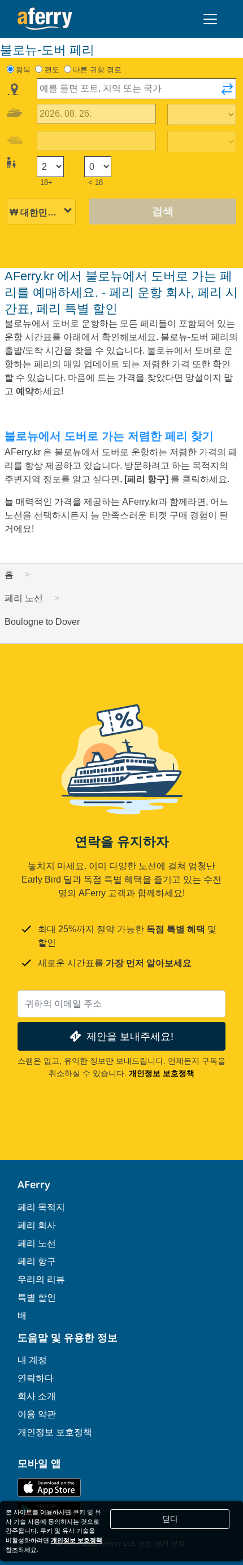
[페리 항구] (147, 479)
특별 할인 (37, 1297)
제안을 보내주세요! (129, 1036)
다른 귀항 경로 (97, 69)
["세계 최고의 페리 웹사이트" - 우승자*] (45, 19)
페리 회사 (37, 1225)
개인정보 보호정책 (161, 1073)
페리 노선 (37, 1243)
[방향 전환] (227, 92)
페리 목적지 (41, 1207)
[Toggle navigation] (210, 19)
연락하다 (36, 1378)
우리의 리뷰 (41, 1279)
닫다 (170, 1518)
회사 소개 (37, 1396)
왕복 (23, 69)
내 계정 (32, 1360)
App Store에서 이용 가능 (49, 1487)
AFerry (34, 1184)
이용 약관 (37, 1414)
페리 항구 (37, 1261)
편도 (52, 69)
